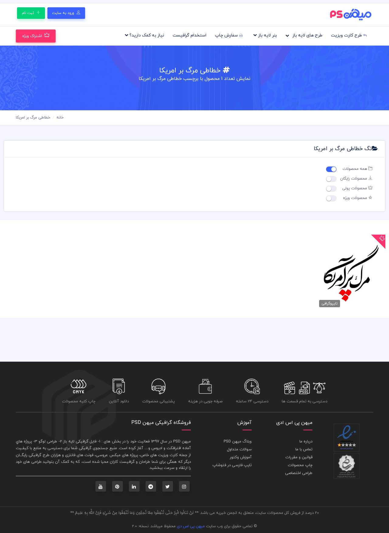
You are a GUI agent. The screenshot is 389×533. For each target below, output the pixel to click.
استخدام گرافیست (189, 35)
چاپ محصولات (300, 465)
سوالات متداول (239, 449)
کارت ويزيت (168, 455)
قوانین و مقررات (298, 457)
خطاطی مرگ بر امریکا (33, 117)
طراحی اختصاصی (298, 473)
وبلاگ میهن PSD (238, 441)
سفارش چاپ (227, 35)
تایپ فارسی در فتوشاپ (232, 465)
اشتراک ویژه (32, 36)
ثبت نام (28, 13)
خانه (60, 117)
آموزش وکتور (241, 457)
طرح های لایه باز (306, 35)
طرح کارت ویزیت (347, 35)
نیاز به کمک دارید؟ (146, 35)
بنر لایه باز (267, 35)
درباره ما (305, 441)
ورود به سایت (63, 13)
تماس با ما (303, 449)
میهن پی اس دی (191, 526)
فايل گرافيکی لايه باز (79, 441)
